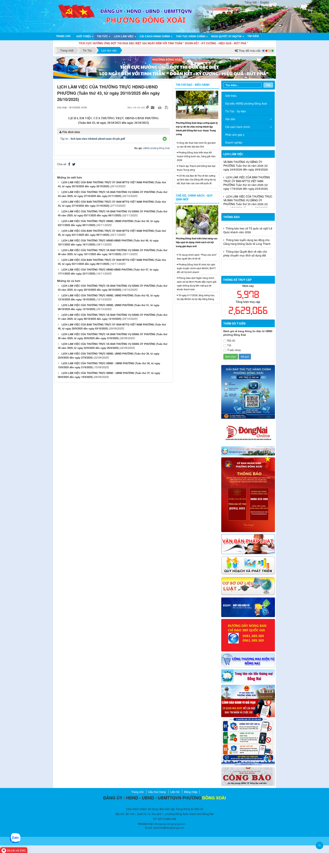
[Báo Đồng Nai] (248, 432)
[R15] (248, 676)
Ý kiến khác (234, 350)
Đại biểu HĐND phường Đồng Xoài (246, 103)
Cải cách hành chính (155, 36)
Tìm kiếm (253, 36)
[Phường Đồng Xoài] (77, 16)
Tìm (268, 85)
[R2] (248, 776)
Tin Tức (102, 36)
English (264, 2)
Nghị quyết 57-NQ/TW (226, 36)
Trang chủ (63, 36)
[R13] (248, 635)
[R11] (248, 607)
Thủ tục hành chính (190, 36)
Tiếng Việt (251, 2)
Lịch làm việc (124, 36)
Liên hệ (174, 792)
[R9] (248, 586)
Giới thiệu (83, 36)
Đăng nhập (190, 792)
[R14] (248, 660)
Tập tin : (92, 138)
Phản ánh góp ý (234, 134)
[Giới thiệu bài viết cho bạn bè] (153, 107)
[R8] (248, 565)
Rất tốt (231, 340)
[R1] (248, 450)
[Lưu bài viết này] (167, 107)
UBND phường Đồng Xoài (156, 148)
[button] (165, 138)
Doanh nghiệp (233, 142)
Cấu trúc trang (157, 792)
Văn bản (230, 119)
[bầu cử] (248, 724)
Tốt (229, 345)
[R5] (248, 544)
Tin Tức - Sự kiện (235, 111)
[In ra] (160, 107)
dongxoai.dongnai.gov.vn (170, 824)
